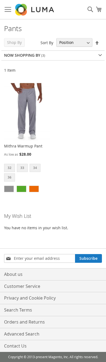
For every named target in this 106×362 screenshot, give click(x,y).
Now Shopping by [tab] (22, 55)
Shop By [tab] (14, 42)
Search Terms (18, 310)
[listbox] (27, 173)
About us (13, 274)
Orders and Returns (24, 322)
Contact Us (15, 346)
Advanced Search (21, 334)
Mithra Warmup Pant (23, 146)
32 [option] (9, 167)
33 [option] (22, 167)
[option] (9, 189)
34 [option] (35, 167)
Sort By (46, 42)
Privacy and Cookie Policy (30, 298)
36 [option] (9, 177)
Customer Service (22, 286)
